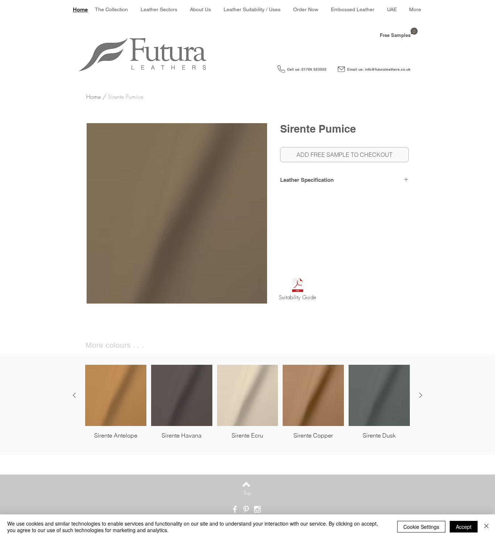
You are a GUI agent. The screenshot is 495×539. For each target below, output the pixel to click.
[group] (247, 401)
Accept (463, 526)
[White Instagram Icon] (257, 509)
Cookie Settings (421, 526)
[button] (158, 9)
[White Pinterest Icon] (246, 509)
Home (93, 97)
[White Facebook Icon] (235, 509)
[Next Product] (420, 395)
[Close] (486, 526)
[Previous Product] (74, 395)
